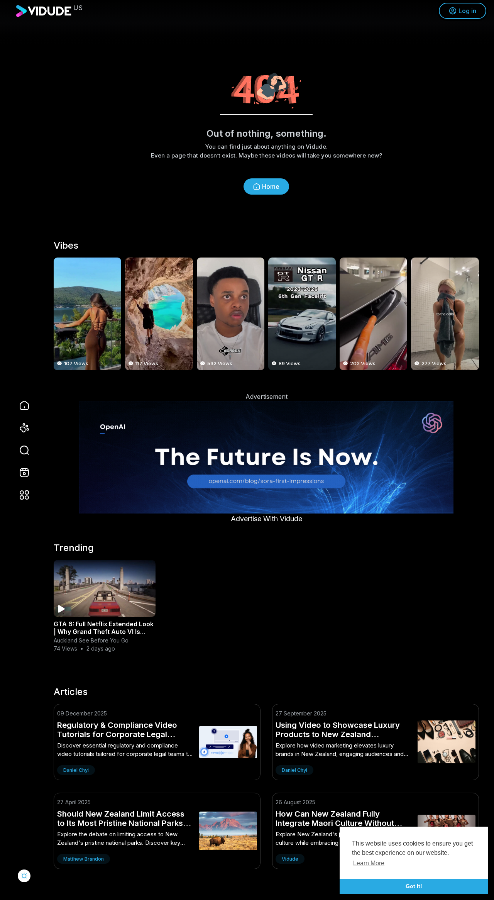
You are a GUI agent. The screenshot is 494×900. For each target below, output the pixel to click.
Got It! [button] (414, 886)
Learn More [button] (368, 863)
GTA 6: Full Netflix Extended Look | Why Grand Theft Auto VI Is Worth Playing (104, 631)
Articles (71, 691)
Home (270, 186)
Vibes (66, 245)
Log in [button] (467, 11)
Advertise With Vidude (266, 519)
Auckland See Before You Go (91, 640)
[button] (19, 450)
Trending (74, 547)
